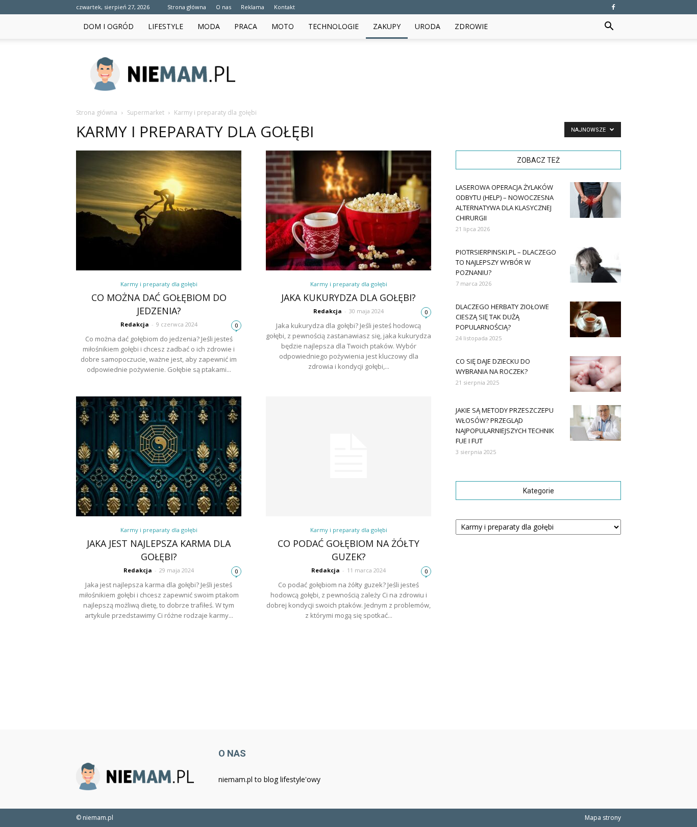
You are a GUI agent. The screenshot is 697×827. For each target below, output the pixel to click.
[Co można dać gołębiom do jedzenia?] (158, 210)
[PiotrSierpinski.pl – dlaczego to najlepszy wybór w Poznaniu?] (595, 265)
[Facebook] (613, 7)
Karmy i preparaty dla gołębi (158, 284)
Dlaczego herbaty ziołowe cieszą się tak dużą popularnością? (502, 317)
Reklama (252, 7)
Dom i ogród (108, 26)
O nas (223, 7)
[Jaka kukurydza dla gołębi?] (348, 210)
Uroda (427, 26)
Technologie (333, 26)
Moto (282, 26)
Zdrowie (471, 26)
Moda (208, 26)
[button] (608, 26)
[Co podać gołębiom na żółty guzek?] (348, 456)
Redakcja (134, 324)
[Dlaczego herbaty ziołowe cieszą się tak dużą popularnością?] (595, 319)
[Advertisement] (435, 74)
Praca (245, 26)
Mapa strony (603, 817)
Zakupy (387, 26)
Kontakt (284, 7)
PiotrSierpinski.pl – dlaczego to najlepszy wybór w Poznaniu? (506, 262)
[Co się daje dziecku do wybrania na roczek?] (595, 374)
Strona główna (186, 7)
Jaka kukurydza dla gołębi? (348, 297)
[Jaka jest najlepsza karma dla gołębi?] (158, 456)
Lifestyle (165, 26)
